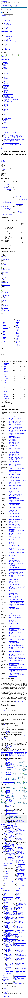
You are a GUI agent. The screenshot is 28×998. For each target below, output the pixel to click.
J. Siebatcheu (19, 197)
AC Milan (8, 805)
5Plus (10, 536)
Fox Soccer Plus (10, 917)
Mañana (8, 731)
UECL (5, 982)
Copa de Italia (9, 767)
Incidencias (3, 170)
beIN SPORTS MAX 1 (17, 658)
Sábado (8, 732)
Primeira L (5, 993)
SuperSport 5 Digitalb (14, 416)
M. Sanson (3, 161)
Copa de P (5, 995)
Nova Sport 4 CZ (13, 485)
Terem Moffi (4, 330)
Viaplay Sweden (17, 644)
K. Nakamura (19, 204)
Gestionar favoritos (6, 15)
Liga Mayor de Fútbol (11, 745)
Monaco (6, 373)
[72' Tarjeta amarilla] (5, 295)
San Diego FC (11, 855)
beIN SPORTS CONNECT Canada (17, 458)
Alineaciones (3, 173)
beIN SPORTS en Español (9, 80)
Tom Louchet (4, 336)
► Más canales (4, 127)
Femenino (5, 977)
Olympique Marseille (6, 363)
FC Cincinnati (10, 828)
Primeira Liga (9, 763)
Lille (5, 368)
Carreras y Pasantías (20, 958)
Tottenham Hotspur (10, 796)
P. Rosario (9, 184)
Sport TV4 (11, 601)
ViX (7, 969)
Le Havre (6, 389)
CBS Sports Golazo (10, 948)
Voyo (10, 626)
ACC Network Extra (11, 939)
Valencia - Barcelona (21, 937)
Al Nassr (8, 815)
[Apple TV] (15, 55)
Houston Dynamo (11, 844)
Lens (5, 366)
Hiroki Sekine (17, 330)
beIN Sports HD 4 (13, 418)
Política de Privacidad (21, 955)
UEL (4, 980)
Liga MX (8, 774)
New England (20, 848)
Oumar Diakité (17, 322)
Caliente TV (23, 569)
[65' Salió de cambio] (5, 285)
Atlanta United (21, 859)
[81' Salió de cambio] (4, 292)
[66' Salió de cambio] (5, 303)
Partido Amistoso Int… (11, 779)
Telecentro (8, 965)
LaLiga (8, 758)
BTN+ (7, 946)
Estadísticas (3, 171)
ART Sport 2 (12, 545)
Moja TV (11, 445)
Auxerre (6, 396)
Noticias (5, 975)
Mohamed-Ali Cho (5, 324)
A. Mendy (9, 189)
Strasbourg (6, 398)
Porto (7, 809)
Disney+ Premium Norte (14, 479)
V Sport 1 (11, 507)
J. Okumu (24, 199)
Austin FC (10, 859)
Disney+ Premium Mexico (15, 569)
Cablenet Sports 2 (13, 483)
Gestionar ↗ (8, 18)
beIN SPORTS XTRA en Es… (10, 99)
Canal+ (10, 599)
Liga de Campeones (10, 753)
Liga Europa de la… (11, 754)
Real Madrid (9, 800)
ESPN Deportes (10, 918)
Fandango (8, 951)
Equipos (5, 784)
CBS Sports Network (11, 914)
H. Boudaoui (9, 209)
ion (7, 957)
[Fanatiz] (3, 56)
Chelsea (8, 791)
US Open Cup (9, 746)
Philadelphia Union (12, 837)
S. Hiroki (18, 212)
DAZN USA (9, 931)
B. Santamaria (6, 208)
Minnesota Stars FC (12, 854)
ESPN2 (8, 916)
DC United (10, 835)
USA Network (9, 930)
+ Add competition (7, 34)
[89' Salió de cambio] (5, 282)
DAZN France (12, 421)
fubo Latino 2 (9, 955)
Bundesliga (8, 760)
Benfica (8, 808)
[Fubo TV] (3, 55)
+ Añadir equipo (7, 20)
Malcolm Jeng (18, 342)
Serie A (8, 759)
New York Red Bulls (12, 831)
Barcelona (8, 799)
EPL (4, 987)
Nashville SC (10, 822)
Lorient (5, 382)
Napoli (7, 806)
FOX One (8, 954)
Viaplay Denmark (13, 488)
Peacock (8, 937)
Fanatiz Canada (15, 459)
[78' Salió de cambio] (5, 269)
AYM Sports (9, 942)
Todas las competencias (8, 782)
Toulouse (6, 394)
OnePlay (19, 485)
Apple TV (8, 923)
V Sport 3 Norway (20, 586)
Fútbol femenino (20, 950)
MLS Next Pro (9, 958)
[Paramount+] (21, 55)
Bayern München (10, 810)
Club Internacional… (12, 823)
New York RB (20, 853)
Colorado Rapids (11, 850)
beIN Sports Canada (13, 457)
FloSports (8, 953)
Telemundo (8, 932)
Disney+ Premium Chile (14, 443)
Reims (2, 159)
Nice (2, 157)
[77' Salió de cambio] (6, 279)
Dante (4, 202)
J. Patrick (18, 211)
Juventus (8, 802)
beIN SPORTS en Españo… (12, 926)
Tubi (7, 968)
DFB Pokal (8, 765)
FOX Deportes (9, 935)
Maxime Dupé (4, 333)
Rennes (5, 380)
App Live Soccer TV (21, 951)
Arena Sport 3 (16, 445)
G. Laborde (9, 214)
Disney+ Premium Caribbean (15, 422)
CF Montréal (11, 839)
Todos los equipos (7, 863)
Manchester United (10, 795)
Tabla (2, 174)
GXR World (11, 436)
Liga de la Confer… (10, 755)
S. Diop (4, 201)
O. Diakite (18, 196)
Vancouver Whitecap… (12, 843)
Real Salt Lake (10, 851)
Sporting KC (21, 885)
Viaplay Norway (12, 586)
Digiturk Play (12, 657)
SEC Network (9, 963)
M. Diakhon (19, 192)
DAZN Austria (12, 430)
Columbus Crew (21, 864)
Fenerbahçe (9, 814)
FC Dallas (9, 848)
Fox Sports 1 (9, 919)
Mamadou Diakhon (18, 319)
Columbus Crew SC (12, 840)
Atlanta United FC (12, 836)
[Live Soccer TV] (5, 1)
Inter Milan (8, 804)
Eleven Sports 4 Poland (17, 599)
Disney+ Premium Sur (14, 476)
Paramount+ (9, 925)
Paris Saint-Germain (10, 813)
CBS (7, 910)
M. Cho (3, 206)
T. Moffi (3, 214)
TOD (15, 419)
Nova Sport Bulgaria (13, 451)
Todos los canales (7, 973)
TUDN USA (9, 928)
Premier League (9, 757)
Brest (5, 376)
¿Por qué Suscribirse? (20, 810)
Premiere (8, 962)
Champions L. (6, 979)
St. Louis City (20, 873)
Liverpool (8, 792)
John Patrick (17, 333)
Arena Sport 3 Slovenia (14, 628)
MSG (7, 959)
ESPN (7, 912)
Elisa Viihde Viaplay (18, 507)
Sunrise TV (20, 645)
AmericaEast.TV (10, 941)
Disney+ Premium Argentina (15, 427)
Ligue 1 (8, 762)
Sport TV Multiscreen (19, 601)
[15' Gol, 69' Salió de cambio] (5, 274)
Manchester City (10, 793)
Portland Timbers (11, 853)
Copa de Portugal (10, 764)
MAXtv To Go (22, 480)
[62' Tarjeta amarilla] (4, 305)
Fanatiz (8, 908)
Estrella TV (9, 950)
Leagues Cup (9, 772)
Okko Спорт (12, 439)
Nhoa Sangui (17, 339)
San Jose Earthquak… (12, 846)
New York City (20, 852)
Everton (8, 797)
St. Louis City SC (11, 849)
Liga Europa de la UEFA (9, 47)
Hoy (7, 730)
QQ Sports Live (12, 474)
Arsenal (8, 790)
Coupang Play (12, 543)
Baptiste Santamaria (5, 327)
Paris (5, 387)
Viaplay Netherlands (13, 579)
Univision (8, 936)
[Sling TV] (9, 55)
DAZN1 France (19, 421)
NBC (7, 913)
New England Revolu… (12, 826)
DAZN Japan (12, 539)
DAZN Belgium (12, 440)
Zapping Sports (9, 971)
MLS (4, 984)
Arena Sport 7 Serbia (13, 623)
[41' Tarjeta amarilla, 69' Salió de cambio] (5, 259)
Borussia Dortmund (10, 811)
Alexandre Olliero (18, 336)
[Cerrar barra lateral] (1, 147)
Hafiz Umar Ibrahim (17, 326)
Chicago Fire (10, 825)
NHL (24, 971)
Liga (3, 12)
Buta (22, 212)
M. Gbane (18, 193)
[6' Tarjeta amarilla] (4, 272)
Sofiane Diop (4, 321)
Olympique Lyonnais (6, 370)
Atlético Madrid (9, 801)
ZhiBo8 (18, 474)
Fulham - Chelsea (21, 903)
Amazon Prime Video (11, 940)
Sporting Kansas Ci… (13, 860)
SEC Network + (10, 964)
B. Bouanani (9, 206)
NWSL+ (8, 960)
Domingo (8, 733)
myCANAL (14, 510)
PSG (5, 374)
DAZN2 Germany (20, 430)
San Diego (20, 879)
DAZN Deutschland (13, 515)
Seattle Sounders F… (12, 858)
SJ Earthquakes (20, 870)
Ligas (4, 739)
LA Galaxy (10, 857)
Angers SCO (5, 392)
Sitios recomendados (21, 962)
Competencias (4, 31)
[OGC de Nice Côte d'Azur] (2, 160)
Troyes (5, 386)
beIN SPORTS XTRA (11, 944)
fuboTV (8, 927)
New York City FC (11, 830)
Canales (5, 865)
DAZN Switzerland (13, 645)
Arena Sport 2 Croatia (14, 480)
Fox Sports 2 (9, 922)
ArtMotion (17, 545)
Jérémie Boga (4, 342)
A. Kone (23, 211)
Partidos (5, 724)
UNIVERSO (9, 933)
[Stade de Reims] (3, 169)
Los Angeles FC (11, 845)
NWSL (8, 747)
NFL (21, 971)
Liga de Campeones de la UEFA (10, 41)
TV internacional (4, 175)
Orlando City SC (11, 832)
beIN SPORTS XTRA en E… (13, 945)
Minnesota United (22, 878)
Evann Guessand (5, 339)
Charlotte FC (10, 827)
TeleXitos (8, 967)
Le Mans (6, 378)
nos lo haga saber (19, 701)
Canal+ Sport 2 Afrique (14, 442)
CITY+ (8, 949)
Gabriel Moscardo (18, 345)
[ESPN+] (7, 56)
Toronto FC (10, 834)
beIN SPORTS (9, 909)
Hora (7, 12)
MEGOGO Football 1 (14, 663)
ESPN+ (8, 921)
